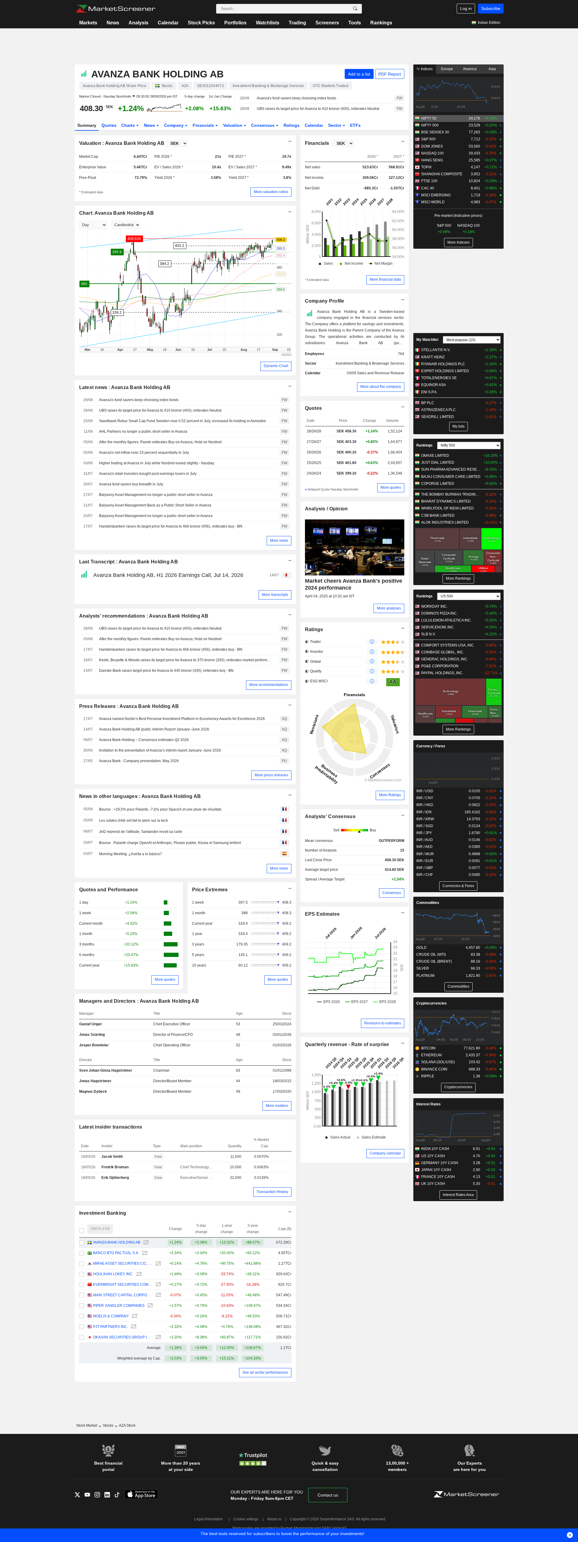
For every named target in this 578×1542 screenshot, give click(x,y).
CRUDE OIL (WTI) (431, 954)
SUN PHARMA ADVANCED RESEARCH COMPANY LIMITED (451, 469)
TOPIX (426, 167)
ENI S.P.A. (429, 392)
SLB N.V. (428, 634)
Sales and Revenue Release (380, 373)
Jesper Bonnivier (94, 1045)
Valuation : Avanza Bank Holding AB (122, 143)
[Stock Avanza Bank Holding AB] (145, 1242)
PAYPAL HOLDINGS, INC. (442, 673)
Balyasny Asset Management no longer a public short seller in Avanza (156, 495)
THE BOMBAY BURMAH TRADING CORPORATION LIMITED (451, 494)
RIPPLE (427, 1076)
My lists (458, 426)
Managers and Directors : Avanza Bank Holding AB (139, 1001)
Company (174, 125)
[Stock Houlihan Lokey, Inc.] (138, 1274)
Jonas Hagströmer (95, 1081)
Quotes (109, 125)
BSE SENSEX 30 (435, 132)
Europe (447, 69)
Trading (297, 22)
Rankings (381, 22)
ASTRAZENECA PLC (438, 410)
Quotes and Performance (108, 889)
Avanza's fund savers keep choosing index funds (296, 98)
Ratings (292, 125)
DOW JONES (432, 146)
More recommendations (268, 685)
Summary (86, 125)
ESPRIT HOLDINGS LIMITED (445, 371)
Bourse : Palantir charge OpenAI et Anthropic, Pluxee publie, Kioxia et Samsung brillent (170, 843)
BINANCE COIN (434, 1069)
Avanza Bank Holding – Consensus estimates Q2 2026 (144, 740)
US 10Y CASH (433, 1156)
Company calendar (385, 1153)
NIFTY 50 (429, 118)
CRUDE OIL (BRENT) (434, 961)
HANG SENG (432, 160)
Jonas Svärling (92, 1035)
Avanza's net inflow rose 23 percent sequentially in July (144, 452)
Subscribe (490, 8)
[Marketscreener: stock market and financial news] (115, 8)
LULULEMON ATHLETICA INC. (446, 620)
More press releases (271, 775)
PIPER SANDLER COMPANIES (118, 1306)
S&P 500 (428, 139)
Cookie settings (246, 1519)
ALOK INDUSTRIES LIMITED (445, 522)
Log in (466, 8)
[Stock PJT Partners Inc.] (133, 1327)
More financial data (385, 279)
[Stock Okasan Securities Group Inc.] (157, 1337)
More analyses (389, 608)
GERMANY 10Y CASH (439, 1163)
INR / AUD (424, 840)
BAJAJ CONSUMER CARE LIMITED (450, 477)
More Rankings (458, 578)
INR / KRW (425, 819)
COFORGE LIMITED (437, 483)
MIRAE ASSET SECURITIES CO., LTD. (122, 1263)
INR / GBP (424, 868)
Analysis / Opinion (326, 508)
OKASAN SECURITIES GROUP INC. (122, 1337)
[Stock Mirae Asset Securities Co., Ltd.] (157, 1263)
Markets (88, 22)
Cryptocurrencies (431, 1003)
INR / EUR (424, 861)
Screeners (327, 22)
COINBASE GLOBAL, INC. (442, 652)
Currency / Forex (430, 746)
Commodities (427, 903)
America (470, 69)
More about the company (380, 387)
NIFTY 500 (430, 125)
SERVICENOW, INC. (438, 627)
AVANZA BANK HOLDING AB (116, 1242)
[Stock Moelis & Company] (134, 1316)
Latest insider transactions (110, 1126)
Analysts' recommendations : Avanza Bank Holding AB (144, 615)
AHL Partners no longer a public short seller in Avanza (143, 431)
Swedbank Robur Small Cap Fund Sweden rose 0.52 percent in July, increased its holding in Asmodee (182, 421)
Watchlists (267, 22)
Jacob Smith (112, 1156)
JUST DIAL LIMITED (437, 462)
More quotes (165, 979)
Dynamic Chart (276, 366)
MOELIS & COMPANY (111, 1316)
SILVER (422, 968)
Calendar (168, 22)
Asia (492, 69)
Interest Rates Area (458, 1195)
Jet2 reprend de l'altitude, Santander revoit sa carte (140, 832)
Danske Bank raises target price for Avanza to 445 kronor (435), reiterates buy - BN (166, 670)
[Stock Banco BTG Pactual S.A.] (144, 1253)
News (113, 22)
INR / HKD (424, 805)
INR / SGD (424, 826)
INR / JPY (424, 833)
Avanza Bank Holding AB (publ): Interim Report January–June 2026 (154, 729)
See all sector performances (265, 1372)
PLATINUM (425, 975)
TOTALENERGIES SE (439, 378)
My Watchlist (427, 340)
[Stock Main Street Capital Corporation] (157, 1295)
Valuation (233, 125)
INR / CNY (424, 798)
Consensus (263, 125)
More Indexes (458, 242)
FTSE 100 (429, 181)
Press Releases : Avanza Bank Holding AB (129, 706)
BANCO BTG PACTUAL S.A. (116, 1253)
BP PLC (427, 403)
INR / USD (424, 791)
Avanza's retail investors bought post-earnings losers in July (148, 474)
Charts (128, 125)
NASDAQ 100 (432, 153)
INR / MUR (425, 854)
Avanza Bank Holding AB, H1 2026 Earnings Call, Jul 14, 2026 (168, 575)
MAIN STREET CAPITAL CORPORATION (122, 1295)
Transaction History (272, 1192)
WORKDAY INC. (434, 606)
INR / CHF (424, 875)
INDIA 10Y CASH (435, 1149)
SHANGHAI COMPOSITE (441, 174)
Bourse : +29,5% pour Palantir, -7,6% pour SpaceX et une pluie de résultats (160, 809)
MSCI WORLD (433, 202)
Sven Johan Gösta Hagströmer (105, 1070)
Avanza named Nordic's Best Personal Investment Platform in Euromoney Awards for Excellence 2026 (182, 719)
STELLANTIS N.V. (435, 350)
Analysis (138, 22)
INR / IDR (424, 812)
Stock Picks (201, 22)
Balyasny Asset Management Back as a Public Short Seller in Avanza (155, 505)
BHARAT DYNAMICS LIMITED (446, 501)
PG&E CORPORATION (439, 666)
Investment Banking (102, 1213)
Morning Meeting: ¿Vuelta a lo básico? (130, 854)
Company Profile (324, 301)
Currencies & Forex (458, 886)
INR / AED (424, 847)
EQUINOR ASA (433, 385)
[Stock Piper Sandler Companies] (149, 1306)
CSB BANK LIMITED (438, 515)
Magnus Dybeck (93, 1091)
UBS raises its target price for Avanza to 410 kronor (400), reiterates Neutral (318, 109)
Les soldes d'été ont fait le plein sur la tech (133, 820)
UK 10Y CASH (433, 1184)
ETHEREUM (431, 1055)
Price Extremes (210, 889)
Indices (426, 69)
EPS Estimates (322, 914)
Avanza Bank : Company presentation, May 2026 (139, 761)
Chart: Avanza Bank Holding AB (116, 213)
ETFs (355, 125)
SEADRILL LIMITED (437, 417)
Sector (335, 125)
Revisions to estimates (382, 1023)
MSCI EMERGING (436, 195)
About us (274, 1519)
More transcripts (275, 595)
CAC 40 (427, 188)
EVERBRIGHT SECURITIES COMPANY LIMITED (122, 1284)
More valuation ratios (271, 192)
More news (279, 540)
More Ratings (390, 795)
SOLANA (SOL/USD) (438, 1062)
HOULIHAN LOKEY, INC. (113, 1274)
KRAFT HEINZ (433, 357)
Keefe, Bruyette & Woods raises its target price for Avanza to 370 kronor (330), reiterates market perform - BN (185, 660)
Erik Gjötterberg (115, 1178)
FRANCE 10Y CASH (438, 1177)
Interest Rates (428, 1104)
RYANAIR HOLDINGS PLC (443, 364)
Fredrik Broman (115, 1167)
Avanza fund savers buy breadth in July (131, 484)
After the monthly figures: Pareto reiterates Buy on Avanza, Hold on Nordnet (160, 442)
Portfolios (235, 22)
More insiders (277, 1106)
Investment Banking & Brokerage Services (370, 363)
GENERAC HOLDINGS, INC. (444, 659)
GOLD (421, 947)
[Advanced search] (355, 9)
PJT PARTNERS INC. (110, 1327)
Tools (354, 22)
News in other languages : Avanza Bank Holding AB (140, 796)
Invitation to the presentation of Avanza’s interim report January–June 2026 (160, 750)
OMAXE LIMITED (435, 455)
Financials (204, 125)
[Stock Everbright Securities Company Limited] (157, 1285)
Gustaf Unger (90, 1024)
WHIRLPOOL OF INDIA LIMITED (447, 508)
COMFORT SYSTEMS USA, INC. (448, 645)
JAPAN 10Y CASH (436, 1170)
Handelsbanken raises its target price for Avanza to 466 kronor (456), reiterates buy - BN (170, 526)
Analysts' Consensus (330, 816)
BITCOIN (428, 1048)
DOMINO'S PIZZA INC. (439, 613)
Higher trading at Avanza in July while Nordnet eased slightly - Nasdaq (156, 463)
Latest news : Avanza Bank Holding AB (125, 387)
